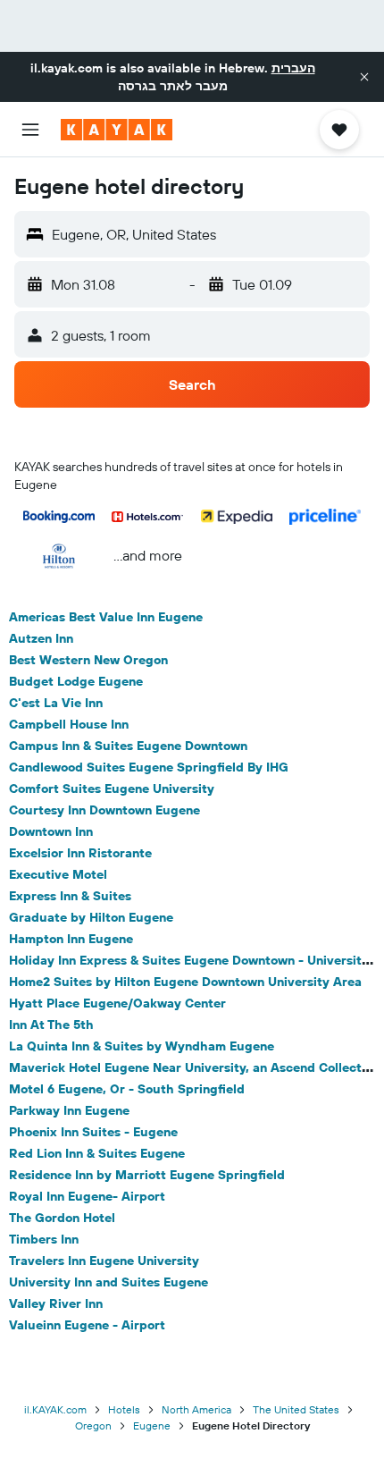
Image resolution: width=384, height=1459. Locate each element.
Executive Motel (58, 874)
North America (196, 1409)
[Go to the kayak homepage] (116, 129)
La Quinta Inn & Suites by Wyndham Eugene (141, 1046)
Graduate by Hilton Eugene (91, 917)
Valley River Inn (56, 1303)
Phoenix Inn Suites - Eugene (93, 1132)
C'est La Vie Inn (56, 703)
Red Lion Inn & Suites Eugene (97, 1153)
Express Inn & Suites (70, 896)
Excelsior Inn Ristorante (80, 853)
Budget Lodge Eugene (76, 681)
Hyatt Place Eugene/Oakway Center (117, 1003)
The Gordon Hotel (62, 1218)
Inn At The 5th (51, 1024)
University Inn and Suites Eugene (108, 1282)
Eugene (152, 1425)
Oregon (93, 1425)
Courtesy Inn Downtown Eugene (104, 810)
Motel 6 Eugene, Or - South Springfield (127, 1089)
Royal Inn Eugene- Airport (87, 1196)
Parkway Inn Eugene (69, 1110)
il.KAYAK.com (55, 1409)
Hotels (124, 1409)
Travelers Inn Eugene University (104, 1260)
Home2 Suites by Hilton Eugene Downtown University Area (185, 982)
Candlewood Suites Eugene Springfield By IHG (148, 767)
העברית (293, 68)
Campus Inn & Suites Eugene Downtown (128, 746)
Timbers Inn (44, 1239)
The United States (296, 1409)
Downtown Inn (51, 831)
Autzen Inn (41, 638)
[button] (364, 77)
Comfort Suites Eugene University (111, 788)
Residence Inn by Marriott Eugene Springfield (147, 1175)
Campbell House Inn (69, 724)
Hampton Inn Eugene (71, 939)
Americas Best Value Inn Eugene (106, 617)
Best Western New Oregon (88, 660)
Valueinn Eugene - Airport (87, 1325)
